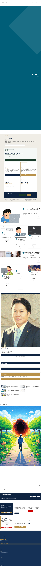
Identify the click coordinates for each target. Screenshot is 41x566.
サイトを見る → (17, 513)
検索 (28, 523)
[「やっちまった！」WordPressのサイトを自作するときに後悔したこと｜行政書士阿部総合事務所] (10, 216)
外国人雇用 (7, 498)
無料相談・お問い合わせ (7, 512)
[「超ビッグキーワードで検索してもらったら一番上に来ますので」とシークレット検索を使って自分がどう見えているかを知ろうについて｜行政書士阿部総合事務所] (34, 230)
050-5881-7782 (35, 2)
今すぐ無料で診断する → (28, 174)
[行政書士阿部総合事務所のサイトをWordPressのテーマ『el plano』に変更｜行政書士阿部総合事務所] (10, 254)
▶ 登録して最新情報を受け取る (7, 527)
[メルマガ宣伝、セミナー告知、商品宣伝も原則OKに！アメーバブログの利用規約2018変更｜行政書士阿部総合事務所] (6, 270)
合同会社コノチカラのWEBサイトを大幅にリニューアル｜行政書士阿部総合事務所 (35, 272)
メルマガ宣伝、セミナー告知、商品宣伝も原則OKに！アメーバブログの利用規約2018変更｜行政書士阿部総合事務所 (7, 277)
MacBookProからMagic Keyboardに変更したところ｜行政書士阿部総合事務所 (8, 234)
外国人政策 (10, 498)
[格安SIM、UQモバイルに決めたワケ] (20, 265)
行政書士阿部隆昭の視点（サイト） (5, 552)
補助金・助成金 (3, 498)
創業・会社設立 (14, 498)
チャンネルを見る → (20, 378)
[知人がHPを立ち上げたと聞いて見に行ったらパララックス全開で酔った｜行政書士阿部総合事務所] (20, 232)
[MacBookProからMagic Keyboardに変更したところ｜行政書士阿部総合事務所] (6, 229)
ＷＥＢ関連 (32, 240)
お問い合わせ (33, 195)
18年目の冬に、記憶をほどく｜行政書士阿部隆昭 (20, 434)
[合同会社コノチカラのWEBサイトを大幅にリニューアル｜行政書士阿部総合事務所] (34, 268)
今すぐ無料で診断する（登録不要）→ (20, 526)
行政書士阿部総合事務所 (4, 2)
